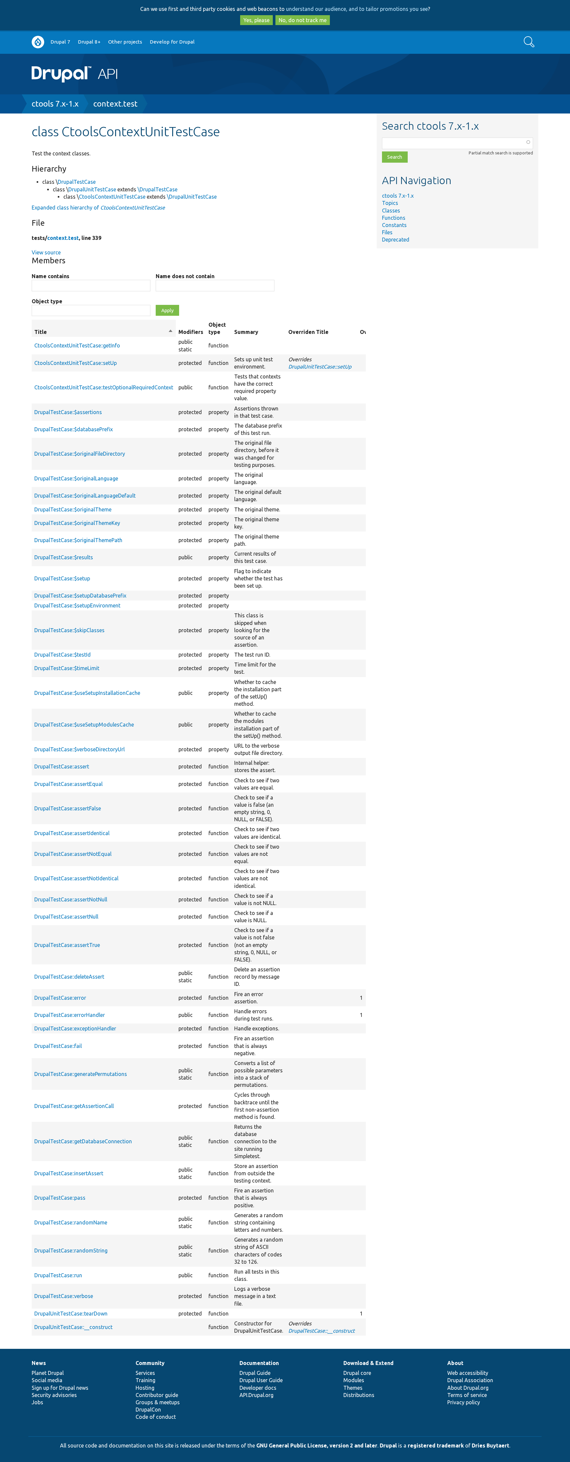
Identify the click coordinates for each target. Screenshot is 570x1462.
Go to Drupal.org (38, 42)
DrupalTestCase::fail (58, 1046)
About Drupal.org (468, 1388)
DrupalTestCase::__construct (321, 1331)
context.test (115, 103)
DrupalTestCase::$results (63, 557)
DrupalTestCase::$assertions (68, 412)
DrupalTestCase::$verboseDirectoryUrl (79, 749)
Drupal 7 (60, 42)
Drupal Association (470, 1380)
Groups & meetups (158, 1402)
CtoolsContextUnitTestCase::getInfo (77, 345)
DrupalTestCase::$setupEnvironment (77, 605)
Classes (391, 210)
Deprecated (395, 240)
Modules (353, 1380)
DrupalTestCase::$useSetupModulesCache (84, 725)
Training (145, 1380)
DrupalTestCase (77, 182)
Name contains (50, 276)
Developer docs (257, 1388)
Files (387, 232)
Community (150, 1363)
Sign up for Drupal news (60, 1388)
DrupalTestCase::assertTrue (67, 945)
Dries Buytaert (490, 1445)
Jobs (37, 1402)
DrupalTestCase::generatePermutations (80, 1074)
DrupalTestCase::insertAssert (68, 1173)
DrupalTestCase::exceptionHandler (75, 1028)
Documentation (259, 1363)
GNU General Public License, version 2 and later (316, 1445)
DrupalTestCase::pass (59, 1198)
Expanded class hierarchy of (98, 208)
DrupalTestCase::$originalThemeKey (77, 523)
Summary (246, 332)
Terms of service (467, 1395)
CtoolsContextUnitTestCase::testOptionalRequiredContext (103, 387)
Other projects (125, 42)
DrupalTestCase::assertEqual (68, 784)
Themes (353, 1388)
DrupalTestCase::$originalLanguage (76, 478)
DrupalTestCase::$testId (62, 655)
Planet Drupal (48, 1373)
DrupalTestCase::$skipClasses (69, 630)
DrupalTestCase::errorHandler (69, 1015)
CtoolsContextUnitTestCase (112, 197)
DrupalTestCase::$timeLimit (66, 668)
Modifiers (190, 332)
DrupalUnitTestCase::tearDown (71, 1313)
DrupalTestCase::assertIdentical (72, 833)
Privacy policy (463, 1402)
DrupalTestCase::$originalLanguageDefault (85, 496)
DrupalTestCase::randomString (71, 1250)
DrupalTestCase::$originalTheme (72, 509)
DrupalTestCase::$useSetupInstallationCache (87, 693)
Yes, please (256, 20)
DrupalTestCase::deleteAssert (69, 977)
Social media (47, 1380)
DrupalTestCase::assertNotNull (70, 899)
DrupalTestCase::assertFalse (67, 808)
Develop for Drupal (172, 42)
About (455, 1363)
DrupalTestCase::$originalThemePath (78, 540)
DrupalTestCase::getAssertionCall (74, 1106)
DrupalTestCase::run (58, 1275)
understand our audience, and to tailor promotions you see (357, 9)
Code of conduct (156, 1417)
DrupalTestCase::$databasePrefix (73, 429)
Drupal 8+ (89, 42)
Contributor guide (157, 1395)
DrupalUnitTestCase (92, 189)
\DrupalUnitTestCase (192, 197)
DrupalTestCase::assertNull (66, 917)
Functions (393, 218)
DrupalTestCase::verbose (63, 1296)
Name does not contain (185, 276)
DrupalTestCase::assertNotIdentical (76, 878)
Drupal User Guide (261, 1380)
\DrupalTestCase (157, 189)
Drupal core (357, 1373)
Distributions (358, 1395)
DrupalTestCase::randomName (70, 1222)
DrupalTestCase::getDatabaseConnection (83, 1141)
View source (46, 252)
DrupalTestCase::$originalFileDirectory (79, 454)
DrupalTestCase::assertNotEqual (72, 854)
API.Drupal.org (256, 1395)
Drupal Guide (254, 1373)
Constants (394, 225)
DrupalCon (148, 1410)
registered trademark (436, 1445)
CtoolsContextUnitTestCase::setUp (75, 363)
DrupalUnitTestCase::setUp (319, 367)
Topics (390, 203)
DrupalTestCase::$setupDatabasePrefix (80, 596)
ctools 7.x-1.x (55, 103)
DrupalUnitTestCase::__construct (73, 1327)
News (39, 1363)
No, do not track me (303, 20)
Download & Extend (368, 1363)
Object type (47, 301)
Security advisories (54, 1395)
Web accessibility (467, 1373)
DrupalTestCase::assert (61, 766)
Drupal (388, 1445)
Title (103, 332)
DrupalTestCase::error (60, 998)
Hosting (145, 1388)
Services (145, 1373)
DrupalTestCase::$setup (62, 578)
